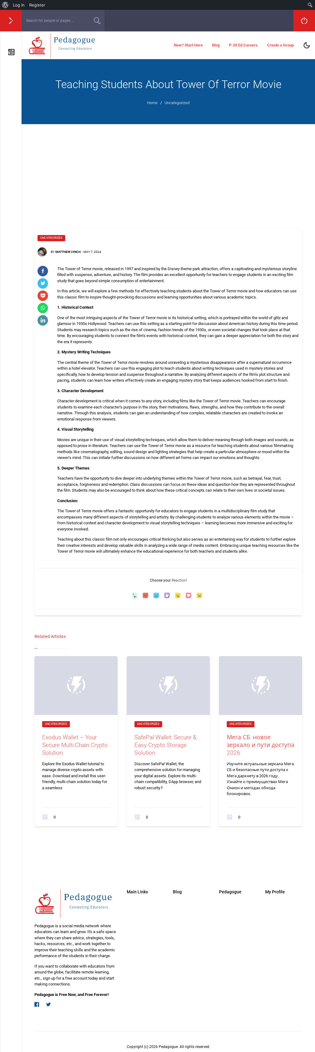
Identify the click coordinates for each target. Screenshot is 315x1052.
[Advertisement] (168, 170)
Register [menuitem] (37, 4)
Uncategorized (51, 237)
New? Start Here (188, 45)
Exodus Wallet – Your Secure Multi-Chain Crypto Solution (75, 745)
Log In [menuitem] (19, 4)
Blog (216, 45)
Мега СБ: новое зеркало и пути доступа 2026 (260, 745)
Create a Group (280, 45)
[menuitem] (5, 5)
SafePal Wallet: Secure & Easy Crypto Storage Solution (165, 745)
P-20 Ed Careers (243, 45)
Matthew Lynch (68, 252)
